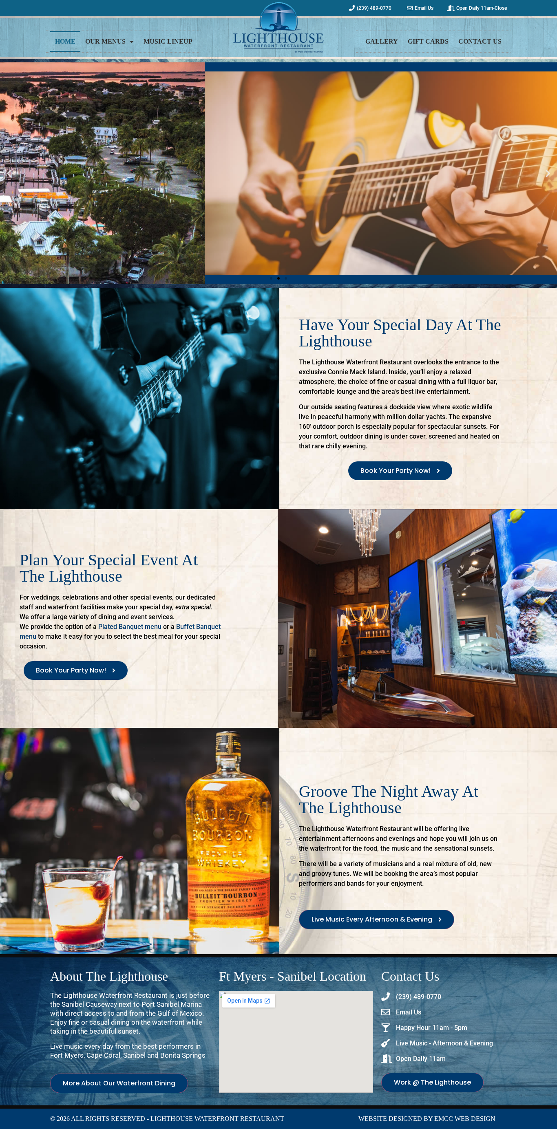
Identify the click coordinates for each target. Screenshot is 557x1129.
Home (65, 41)
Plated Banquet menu (129, 627)
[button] (9, 173)
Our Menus (105, 41)
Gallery (381, 41)
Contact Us (480, 41)
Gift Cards (428, 41)
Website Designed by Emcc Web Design (426, 1118)
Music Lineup (168, 41)
